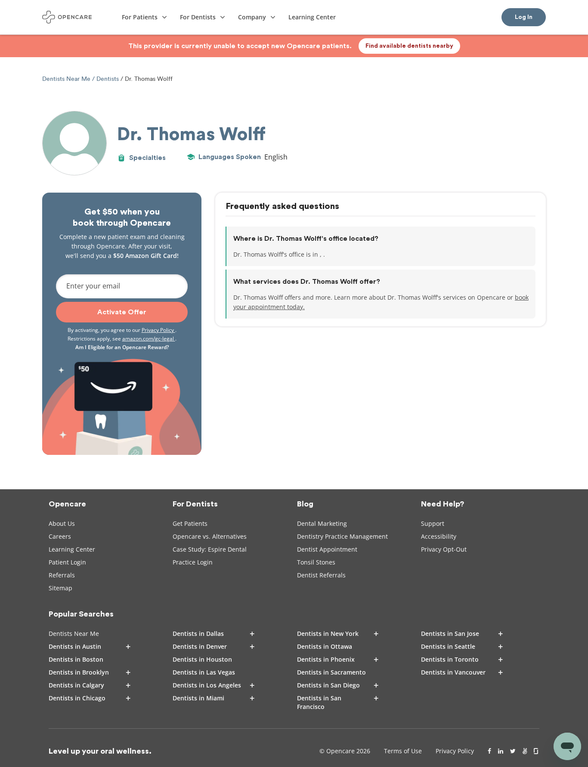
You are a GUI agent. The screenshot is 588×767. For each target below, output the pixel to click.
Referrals (62, 575)
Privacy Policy (158, 330)
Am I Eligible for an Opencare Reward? (122, 347)
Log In (523, 17)
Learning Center (72, 549)
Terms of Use (403, 751)
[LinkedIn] (500, 751)
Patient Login (67, 562)
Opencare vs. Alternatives (210, 536)
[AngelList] (525, 751)
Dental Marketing (322, 523)
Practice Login (193, 562)
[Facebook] (489, 751)
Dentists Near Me (67, 79)
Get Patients (190, 523)
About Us (62, 523)
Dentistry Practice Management (342, 536)
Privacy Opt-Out (444, 549)
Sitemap (60, 588)
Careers (60, 536)
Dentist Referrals (321, 575)
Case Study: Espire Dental (210, 549)
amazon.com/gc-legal (148, 338)
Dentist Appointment (327, 549)
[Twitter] (513, 751)
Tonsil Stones (316, 562)
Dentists (108, 79)
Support (432, 523)
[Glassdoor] (536, 751)
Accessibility (438, 536)
